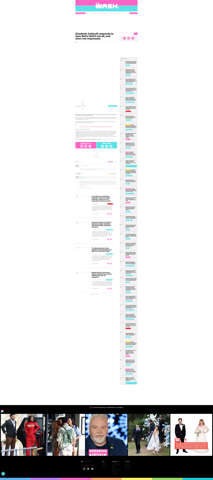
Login (115, 161)
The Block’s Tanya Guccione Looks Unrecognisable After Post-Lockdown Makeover (131, 62)
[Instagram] (90, 146)
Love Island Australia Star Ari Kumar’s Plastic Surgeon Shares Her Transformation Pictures (131, 235)
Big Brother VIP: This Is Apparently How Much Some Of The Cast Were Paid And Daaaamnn (130, 144)
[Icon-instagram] (92, 468)
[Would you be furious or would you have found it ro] (149, 435)
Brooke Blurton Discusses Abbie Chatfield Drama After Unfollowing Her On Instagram (102, 275)
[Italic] (82, 169)
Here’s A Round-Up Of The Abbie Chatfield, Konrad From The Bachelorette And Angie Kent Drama (131, 80)
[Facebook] (81, 146)
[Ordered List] (87, 169)
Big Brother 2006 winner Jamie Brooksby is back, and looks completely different (130, 208)
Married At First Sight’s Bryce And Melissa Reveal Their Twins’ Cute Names (131, 262)
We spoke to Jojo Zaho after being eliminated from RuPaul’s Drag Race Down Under (131, 199)
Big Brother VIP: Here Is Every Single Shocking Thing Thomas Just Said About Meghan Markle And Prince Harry (131, 71)
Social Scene (112, 13)
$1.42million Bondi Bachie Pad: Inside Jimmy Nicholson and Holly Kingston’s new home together (131, 135)
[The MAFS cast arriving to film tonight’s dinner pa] (22, 435)
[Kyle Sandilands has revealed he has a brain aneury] (106, 435)
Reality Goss (115, 461)
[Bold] (81, 169)
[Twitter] (85, 146)
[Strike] (86, 169)
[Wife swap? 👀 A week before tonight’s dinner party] (64, 435)
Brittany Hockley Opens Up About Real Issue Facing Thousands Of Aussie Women (131, 226)
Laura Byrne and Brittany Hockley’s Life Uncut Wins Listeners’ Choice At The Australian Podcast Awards (101, 198)
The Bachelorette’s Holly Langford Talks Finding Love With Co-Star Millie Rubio (102, 249)
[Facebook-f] (124, 38)
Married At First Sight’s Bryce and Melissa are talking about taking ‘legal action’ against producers (131, 99)
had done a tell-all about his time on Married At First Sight (103, 114)
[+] (96, 169)
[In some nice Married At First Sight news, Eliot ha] (191, 435)
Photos (120, 13)
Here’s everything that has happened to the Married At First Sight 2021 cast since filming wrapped (131, 90)
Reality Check (102, 13)
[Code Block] (92, 169)
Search (135, 33)
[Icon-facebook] (84, 468)
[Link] (93, 169)
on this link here (97, 139)
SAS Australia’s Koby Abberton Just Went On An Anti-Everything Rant (131, 117)
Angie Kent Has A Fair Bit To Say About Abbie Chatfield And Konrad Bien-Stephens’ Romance (102, 224)
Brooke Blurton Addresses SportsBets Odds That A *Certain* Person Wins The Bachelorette (131, 272)
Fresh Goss (94, 13)
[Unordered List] (89, 169)
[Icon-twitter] (88, 468)
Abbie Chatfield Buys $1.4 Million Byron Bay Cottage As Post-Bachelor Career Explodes (131, 254)
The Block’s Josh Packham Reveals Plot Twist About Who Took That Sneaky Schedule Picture (131, 245)
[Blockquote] (90, 169)
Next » (98, 294)
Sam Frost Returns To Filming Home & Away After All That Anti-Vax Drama (131, 181)
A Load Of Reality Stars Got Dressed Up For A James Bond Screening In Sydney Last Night (131, 108)
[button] (102, 146)
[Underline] (84, 169)
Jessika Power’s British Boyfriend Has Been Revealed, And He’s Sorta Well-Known (130, 162)
